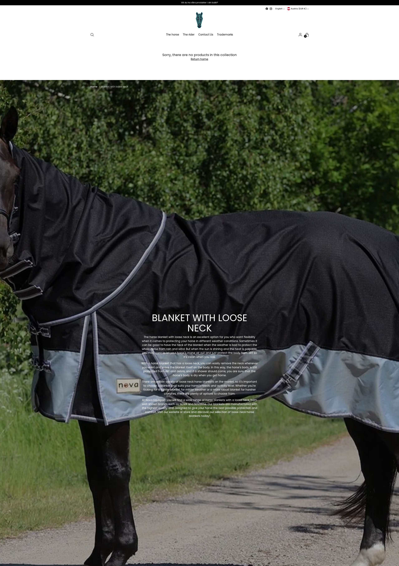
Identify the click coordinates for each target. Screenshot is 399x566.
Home (93, 86)
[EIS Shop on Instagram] (270, 8)
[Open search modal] (92, 35)
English (278, 8)
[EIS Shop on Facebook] (266, 8)
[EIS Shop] (199, 20)
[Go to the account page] (300, 35)
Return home (199, 59)
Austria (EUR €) (298, 8)
